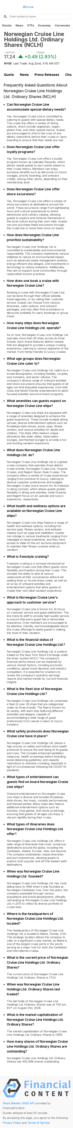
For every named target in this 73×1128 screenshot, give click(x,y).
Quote (9, 75)
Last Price (10, 52)
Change (40, 52)
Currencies (62, 25)
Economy (44, 25)
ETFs (30, 25)
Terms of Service (39, 1122)
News (19, 25)
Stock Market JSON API (18, 1103)
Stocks (7, 25)
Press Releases (47, 75)
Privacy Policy (12, 1122)
